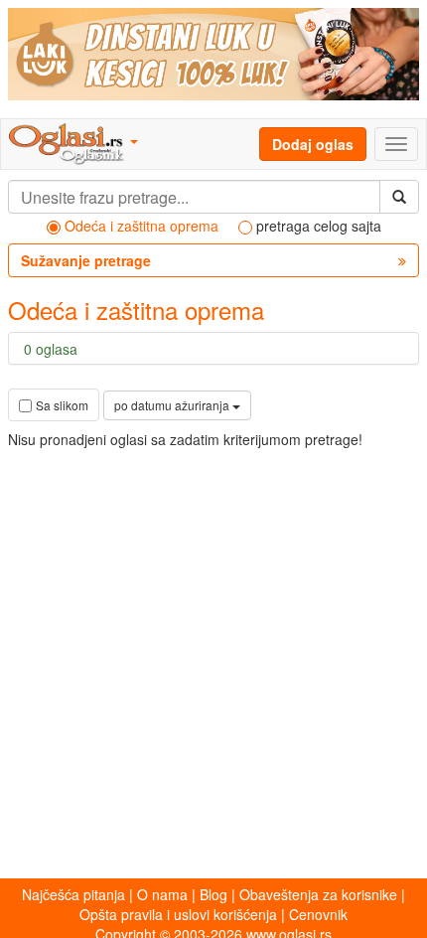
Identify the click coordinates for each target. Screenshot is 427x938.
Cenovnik (318, 914)
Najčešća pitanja (73, 894)
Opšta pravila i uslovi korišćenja (178, 914)
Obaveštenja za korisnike (318, 894)
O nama (162, 894)
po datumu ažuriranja (173, 404)
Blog (213, 894)
